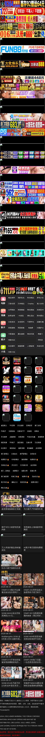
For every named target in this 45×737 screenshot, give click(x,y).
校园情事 (21, 346)
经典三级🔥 (15, 476)
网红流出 (30, 315)
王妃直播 (38, 442)
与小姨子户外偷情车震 (33, 509)
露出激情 (21, 334)
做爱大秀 (25, 471)
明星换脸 (21, 328)
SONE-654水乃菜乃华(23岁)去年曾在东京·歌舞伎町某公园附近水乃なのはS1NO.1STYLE (11, 687)
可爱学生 (30, 322)
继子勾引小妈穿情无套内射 (11, 528)
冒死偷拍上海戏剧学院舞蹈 (33, 528)
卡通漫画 (11, 334)
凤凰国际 (21, 437)
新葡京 (36, 431)
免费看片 (16, 471)
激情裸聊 (25, 459)
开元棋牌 (20, 425)
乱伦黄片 (4, 448)
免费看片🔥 (5, 459)
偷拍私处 (13, 448)
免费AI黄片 (34, 482)
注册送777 (21, 431)
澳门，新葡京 (5, 471)
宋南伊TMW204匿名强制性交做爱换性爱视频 (33, 684)
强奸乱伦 (21, 297)
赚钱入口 (15, 482)
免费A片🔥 (25, 476)
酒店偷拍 (20, 442)
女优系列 (21, 322)
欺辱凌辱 (11, 315)
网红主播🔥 (5, 488)
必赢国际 (13, 437)
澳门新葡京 (5, 454)
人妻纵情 (30, 346)
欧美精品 (30, 297)
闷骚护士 (40, 328)
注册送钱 (12, 431)
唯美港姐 (30, 310)
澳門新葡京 (24, 454)
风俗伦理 (40, 346)
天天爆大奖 (24, 465)
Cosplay (31, 303)
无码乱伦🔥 (5, 465)
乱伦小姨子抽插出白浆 (11, 568)
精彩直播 (4, 442)
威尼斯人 (4, 425)
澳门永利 (38, 425)
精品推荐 (11, 297)
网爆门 (40, 334)
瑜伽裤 (30, 328)
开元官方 (15, 465)
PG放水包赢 (31, 437)
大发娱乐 (14, 454)
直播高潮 (41, 437)
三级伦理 (11, 303)
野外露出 (40, 315)
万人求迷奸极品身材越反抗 (11, 548)
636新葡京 (15, 459)
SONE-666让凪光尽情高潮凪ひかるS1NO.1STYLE (11, 615)
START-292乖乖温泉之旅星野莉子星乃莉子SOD (33, 592)
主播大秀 (29, 442)
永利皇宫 (33, 454)
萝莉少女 (40, 297)
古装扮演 (11, 322)
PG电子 (3, 431)
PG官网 (12, 425)
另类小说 (11, 352)
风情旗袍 (11, 328)
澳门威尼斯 (5, 476)
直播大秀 (33, 471)
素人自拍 (40, 303)
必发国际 (39, 448)
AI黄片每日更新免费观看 (33, 548)
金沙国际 (33, 465)
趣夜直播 (21, 448)
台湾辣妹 (11, 310)
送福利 (29, 431)
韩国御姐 (21, 310)
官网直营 (29, 425)
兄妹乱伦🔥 (36, 476)
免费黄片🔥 (34, 459)
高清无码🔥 (24, 482)
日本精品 (21, 303)
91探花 (21, 315)
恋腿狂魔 (40, 322)
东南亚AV (40, 310)
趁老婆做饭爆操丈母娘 (11, 509)
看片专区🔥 (5, 482)
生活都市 (11, 346)
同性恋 (40, 340)
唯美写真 (30, 334)
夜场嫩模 (30, 448)
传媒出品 (11, 340)
